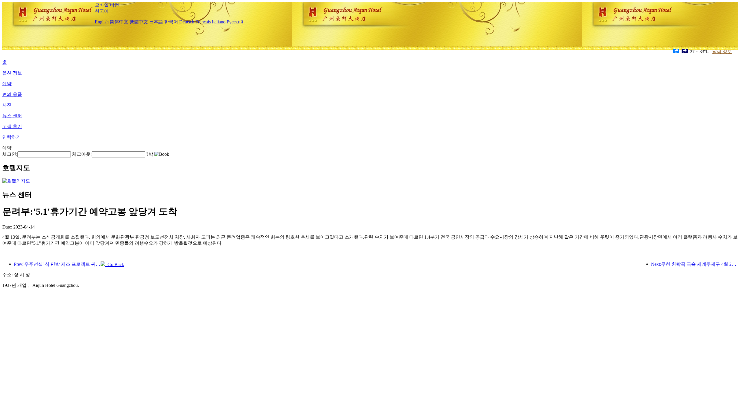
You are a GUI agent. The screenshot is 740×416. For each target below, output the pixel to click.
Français (203, 21)
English (102, 21)
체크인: (9, 154)
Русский (235, 21)
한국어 (102, 11)
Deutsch (186, 21)
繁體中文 (139, 21)
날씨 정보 (722, 51)
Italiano (218, 21)
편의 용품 (12, 94)
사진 (7, 105)
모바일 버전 (107, 5)
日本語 (156, 21)
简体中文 (119, 21)
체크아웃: (82, 154)
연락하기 (11, 137)
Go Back (114, 264)
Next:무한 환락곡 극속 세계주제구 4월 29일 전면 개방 (694, 264)
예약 (7, 83)
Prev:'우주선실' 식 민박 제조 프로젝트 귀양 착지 (57, 264)
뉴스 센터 (12, 115)
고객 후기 (12, 126)
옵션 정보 (12, 72)
